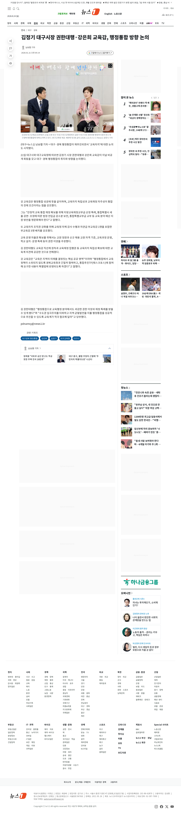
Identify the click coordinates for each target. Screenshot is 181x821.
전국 (23, 30)
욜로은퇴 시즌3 (138, 599)
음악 (82, 739)
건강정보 (66, 749)
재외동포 (102, 683)
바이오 (47, 724)
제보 (172, 8)
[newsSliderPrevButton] (152, 98)
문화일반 (66, 742)
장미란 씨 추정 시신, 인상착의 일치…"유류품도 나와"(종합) (139, 154)
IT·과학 (29, 724)
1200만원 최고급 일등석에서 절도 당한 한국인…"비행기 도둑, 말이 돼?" (148, 420)
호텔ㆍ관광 (158, 706)
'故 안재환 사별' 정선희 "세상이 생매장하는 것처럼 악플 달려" (139, 118)
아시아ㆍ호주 (68, 683)
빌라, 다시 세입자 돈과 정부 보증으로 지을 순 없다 (146, 648)
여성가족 (29, 703)
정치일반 (11, 686)
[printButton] (10, 63)
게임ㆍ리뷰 (30, 745)
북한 (120, 672)
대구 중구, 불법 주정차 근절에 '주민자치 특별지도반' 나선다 (84, 358)
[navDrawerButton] (9, 9)
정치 (10, 672)
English (108, 13)
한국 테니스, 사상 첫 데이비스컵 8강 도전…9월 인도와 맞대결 (61, 2)
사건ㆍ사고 (30, 677)
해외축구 (102, 739)
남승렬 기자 (30, 47)
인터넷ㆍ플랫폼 (32, 729)
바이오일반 (48, 739)
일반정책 (11, 732)
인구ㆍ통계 (48, 686)
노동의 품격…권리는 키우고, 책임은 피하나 (145, 634)
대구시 (76, 338)
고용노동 (47, 690)
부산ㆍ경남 (85, 709)
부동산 (11, 724)
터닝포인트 (158, 742)
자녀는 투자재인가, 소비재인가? (145, 604)
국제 (65, 672)
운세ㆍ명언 (67, 755)
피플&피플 (67, 706)
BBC (137, 729)
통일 (101, 680)
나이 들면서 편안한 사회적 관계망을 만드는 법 (145, 619)
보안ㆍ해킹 (30, 742)
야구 (101, 729)
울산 (82, 713)
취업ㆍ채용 (158, 709)
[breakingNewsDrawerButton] (14, 8)
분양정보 (11, 736)
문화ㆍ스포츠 (123, 690)
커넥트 (166, 8)
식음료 (156, 703)
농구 (101, 745)
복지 (28, 686)
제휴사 (139, 724)
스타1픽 (157, 736)
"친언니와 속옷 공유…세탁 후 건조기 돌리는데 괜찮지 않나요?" (148, 396)
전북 (82, 700)
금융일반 (139, 677)
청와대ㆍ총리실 (14, 677)
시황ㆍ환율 (140, 693)
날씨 (28, 696)
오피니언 (126, 593)
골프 (101, 749)
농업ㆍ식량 (48, 693)
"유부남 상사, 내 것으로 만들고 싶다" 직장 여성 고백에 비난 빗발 (147, 408)
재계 (156, 680)
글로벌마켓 (140, 732)
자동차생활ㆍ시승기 (70, 765)
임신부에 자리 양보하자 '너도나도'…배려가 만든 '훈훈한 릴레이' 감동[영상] (147, 432)
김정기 (54, 338)
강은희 (44, 338)
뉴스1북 (157, 745)
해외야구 (102, 732)
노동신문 (118, 13)
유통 (156, 693)
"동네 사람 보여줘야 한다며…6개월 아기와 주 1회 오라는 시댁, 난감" (147, 444)
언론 (64, 745)
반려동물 (66, 762)
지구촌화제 (67, 709)
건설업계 (11, 742)
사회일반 (29, 706)
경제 (46, 672)
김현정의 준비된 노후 (141, 613)
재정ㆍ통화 (48, 680)
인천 (82, 686)
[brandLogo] (91, 11)
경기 (82, 683)
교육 (28, 683)
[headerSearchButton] (18, 8)
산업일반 (157, 677)
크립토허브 (63, 13)
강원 (82, 690)
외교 (101, 672)
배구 (101, 742)
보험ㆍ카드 (140, 686)
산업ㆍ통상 (48, 683)
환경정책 (47, 696)
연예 (123, 241)
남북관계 (121, 693)
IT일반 (28, 739)
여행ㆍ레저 (67, 752)
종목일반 (102, 752)
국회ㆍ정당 (12, 680)
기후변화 (66, 700)
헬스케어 (47, 736)
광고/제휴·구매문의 (82, 782)
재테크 (138, 696)
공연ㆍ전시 (67, 729)
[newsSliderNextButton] (158, 98)
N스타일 (84, 749)
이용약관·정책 (100, 782)
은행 (137, 683)
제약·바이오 (49, 732)
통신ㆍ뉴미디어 (32, 732)
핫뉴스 (124, 387)
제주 (82, 716)
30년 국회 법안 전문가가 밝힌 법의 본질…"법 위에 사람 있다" (115, 2)
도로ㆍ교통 (67, 758)
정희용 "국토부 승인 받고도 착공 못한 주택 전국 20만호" (37, 358)
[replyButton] (10, 48)
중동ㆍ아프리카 (69, 690)
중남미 (65, 693)
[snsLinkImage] (156, 806)
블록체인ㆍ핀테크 (143, 700)
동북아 (65, 677)
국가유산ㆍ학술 (69, 739)
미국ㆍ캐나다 (68, 680)
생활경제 (157, 696)
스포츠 (124, 274)
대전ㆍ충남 (85, 696)
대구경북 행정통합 (29, 338)
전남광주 (84, 703)
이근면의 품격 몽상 (140, 628)
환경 (28, 693)
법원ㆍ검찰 (30, 680)
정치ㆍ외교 (122, 677)
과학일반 (29, 749)
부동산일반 (12, 729)
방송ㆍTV (85, 732)
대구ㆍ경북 (85, 706)
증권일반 (139, 690)
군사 (119, 680)
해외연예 (84, 742)
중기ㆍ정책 (158, 690)
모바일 (28, 736)
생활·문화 (67, 724)
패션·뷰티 (158, 700)
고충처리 (113, 782)
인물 (28, 700)
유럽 (64, 686)
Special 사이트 (161, 724)
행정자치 (84, 677)
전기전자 (157, 683)
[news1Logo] (18, 795)
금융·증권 (140, 672)
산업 (156, 672)
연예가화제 (85, 729)
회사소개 (67, 782)
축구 (101, 736)
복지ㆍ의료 (48, 729)
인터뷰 (83, 745)
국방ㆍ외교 (103, 677)
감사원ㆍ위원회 (14, 683)
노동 (28, 690)
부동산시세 (12, 739)
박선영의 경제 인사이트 (142, 643)
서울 (82, 680)
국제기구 (66, 703)
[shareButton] (10, 41)
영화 (82, 736)
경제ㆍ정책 (48, 677)
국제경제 (66, 696)
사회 (28, 672)
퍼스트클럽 (158, 749)
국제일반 (66, 713)
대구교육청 (65, 338)
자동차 (156, 686)
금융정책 (139, 680)
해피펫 (72, 13)
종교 (64, 736)
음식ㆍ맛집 (67, 768)
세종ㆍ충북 (85, 693)
